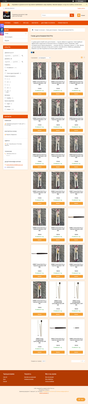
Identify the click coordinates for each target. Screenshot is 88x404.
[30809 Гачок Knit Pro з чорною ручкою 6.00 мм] (57, 217)
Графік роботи (63, 22)
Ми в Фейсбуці (49, 379)
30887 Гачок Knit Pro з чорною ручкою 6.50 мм (39, 266)
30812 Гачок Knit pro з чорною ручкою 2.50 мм (58, 340)
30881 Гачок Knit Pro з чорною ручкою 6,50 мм (76, 229)
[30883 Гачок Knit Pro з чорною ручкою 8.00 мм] (76, 253)
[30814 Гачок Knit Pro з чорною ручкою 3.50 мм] (57, 143)
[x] (33, 52)
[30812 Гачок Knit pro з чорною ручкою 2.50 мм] (57, 327)
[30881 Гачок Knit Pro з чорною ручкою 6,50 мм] (76, 217)
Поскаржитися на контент (49, 391)
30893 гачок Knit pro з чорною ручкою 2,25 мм (76, 340)
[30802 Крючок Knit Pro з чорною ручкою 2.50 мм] (76, 107)
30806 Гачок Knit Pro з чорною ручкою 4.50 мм (58, 193)
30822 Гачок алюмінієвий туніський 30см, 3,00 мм (76, 303)
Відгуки (7, 40)
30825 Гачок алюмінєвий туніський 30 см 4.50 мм (39, 340)
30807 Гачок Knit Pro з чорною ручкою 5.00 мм (76, 193)
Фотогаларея (8, 37)
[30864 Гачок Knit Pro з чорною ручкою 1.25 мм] (57, 71)
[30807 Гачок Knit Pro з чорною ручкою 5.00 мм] (76, 180)
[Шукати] (72, 15)
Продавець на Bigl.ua (44, 390)
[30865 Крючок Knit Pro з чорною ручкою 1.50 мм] (76, 71)
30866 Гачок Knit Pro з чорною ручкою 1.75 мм (39, 120)
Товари (15, 22)
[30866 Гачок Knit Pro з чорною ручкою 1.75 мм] (39, 107)
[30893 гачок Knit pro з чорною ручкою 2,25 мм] (76, 327)
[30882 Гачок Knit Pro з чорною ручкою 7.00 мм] (57, 253)
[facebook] (31, 52)
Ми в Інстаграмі (49, 377)
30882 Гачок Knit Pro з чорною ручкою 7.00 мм (58, 266)
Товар (6, 33)
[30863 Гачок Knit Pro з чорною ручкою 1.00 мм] (39, 71)
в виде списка (84, 58)
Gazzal (5, 381)
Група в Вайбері (49, 381)
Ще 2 (7, 92)
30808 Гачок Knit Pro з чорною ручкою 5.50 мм (39, 229)
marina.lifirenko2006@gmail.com (14, 164)
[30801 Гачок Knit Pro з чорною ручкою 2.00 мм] (57, 107)
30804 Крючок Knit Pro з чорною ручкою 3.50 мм (76, 156)
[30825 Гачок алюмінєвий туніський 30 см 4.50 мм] (39, 327)
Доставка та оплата (48, 22)
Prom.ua (52, 388)
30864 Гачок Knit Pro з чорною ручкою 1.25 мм (58, 83)
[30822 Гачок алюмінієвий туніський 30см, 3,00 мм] (76, 289)
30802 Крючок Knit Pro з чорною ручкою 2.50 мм (76, 120)
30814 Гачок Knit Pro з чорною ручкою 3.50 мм (58, 156)
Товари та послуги (39, 30)
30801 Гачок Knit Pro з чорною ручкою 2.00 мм (58, 120)
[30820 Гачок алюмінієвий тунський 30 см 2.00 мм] (57, 289)
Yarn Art (5, 377)
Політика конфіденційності (62, 391)
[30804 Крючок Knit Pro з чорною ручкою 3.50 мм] (76, 143)
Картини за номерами (30, 377)
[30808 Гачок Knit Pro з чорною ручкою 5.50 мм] (39, 217)
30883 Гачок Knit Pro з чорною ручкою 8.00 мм (76, 266)
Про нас (26, 22)
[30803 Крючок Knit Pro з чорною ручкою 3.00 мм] (39, 143)
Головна (7, 22)
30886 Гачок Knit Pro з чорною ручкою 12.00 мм (39, 302)
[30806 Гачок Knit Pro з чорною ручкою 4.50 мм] (57, 180)
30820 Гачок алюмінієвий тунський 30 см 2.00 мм (58, 303)
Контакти (35, 22)
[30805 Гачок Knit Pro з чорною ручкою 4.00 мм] (39, 180)
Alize (4, 379)
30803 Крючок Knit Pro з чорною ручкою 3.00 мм (39, 156)
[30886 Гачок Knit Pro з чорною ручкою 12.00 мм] (39, 289)
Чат (82, 399)
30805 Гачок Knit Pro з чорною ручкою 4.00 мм (39, 193)
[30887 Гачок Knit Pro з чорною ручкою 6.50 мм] (39, 253)
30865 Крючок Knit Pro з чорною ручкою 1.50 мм (76, 83)
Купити (39, 93)
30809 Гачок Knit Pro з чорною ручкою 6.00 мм (58, 229)
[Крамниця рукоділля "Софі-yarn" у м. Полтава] (6, 18)
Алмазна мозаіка (28, 379)
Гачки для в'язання (51, 30)
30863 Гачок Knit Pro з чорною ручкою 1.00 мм (39, 83)
